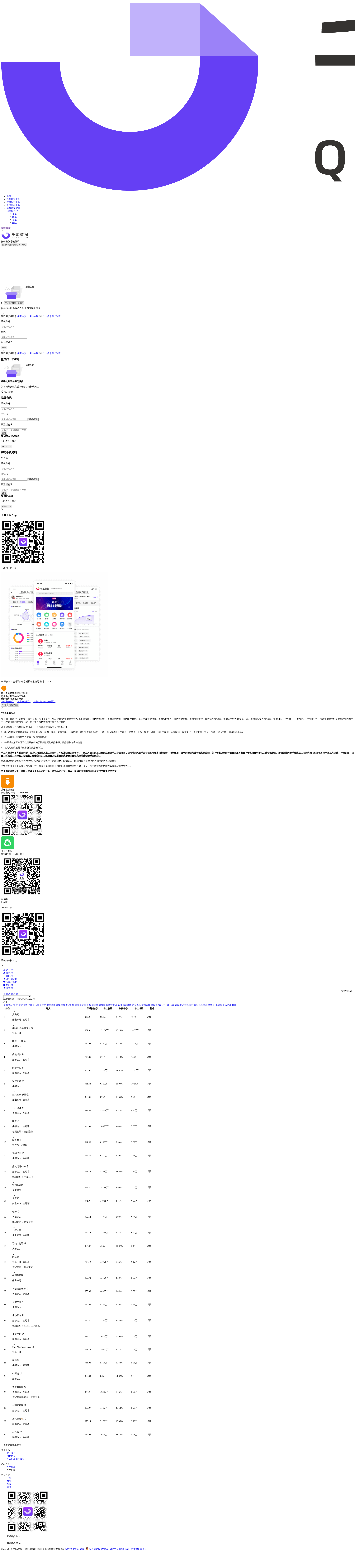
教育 (86, 1005)
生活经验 (226, 1005)
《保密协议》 (7, 701)
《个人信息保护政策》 (44, 701)
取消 (4, 705)
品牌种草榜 (10, 982)
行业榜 (8, 970)
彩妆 (10, 1005)
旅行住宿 (179, 1005)
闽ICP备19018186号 (74, 1549)
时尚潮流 (79, 1005)
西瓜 (14, 217)
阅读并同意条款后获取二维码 (14, 245)
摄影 (186, 1005)
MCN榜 (8, 985)
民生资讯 (203, 1005)
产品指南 (11, 1467)
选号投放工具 (13, 202)
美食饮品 (41, 1005)
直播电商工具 (13, 205)
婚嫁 (172, 1005)
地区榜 (8, 976)
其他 (234, 1005)
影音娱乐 (136, 1005)
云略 (14, 222)
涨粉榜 (8, 973)
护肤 (15, 1005)
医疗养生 (193, 1005)
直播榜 (8, 988)
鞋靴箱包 (60, 1005)
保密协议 (21, 316)
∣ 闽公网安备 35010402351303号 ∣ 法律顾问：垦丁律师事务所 (116, 1549)
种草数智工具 (13, 199)
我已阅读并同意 (9, 316)
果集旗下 (11, 211)
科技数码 (112, 1005)
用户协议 (34, 316)
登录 (4, 347)
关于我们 (11, 1453)
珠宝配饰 (69, 1005)
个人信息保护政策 (51, 316)
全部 (5, 1005)
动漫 (120, 1005)
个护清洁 (22, 1005)
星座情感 (155, 1005)
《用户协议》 (24, 701)
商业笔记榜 (10, 979)
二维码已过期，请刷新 (14, 303)
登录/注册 (6, 228)
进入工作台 (6, 446)
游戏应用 (212, 1005)
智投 (14, 219)
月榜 (15, 994)
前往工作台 (6, 506)
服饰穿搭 (51, 1005)
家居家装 (93, 1005)
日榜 (5, 994)
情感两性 (145, 1005)
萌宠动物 (127, 1005)
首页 (9, 196)
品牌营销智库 (13, 208)
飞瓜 (14, 214)
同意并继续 (13, 705)
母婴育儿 (32, 1005)
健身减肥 (103, 1005)
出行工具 (164, 1005)
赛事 (219, 1005)
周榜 (10, 994)
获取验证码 (32, 419)
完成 (4, 433)
